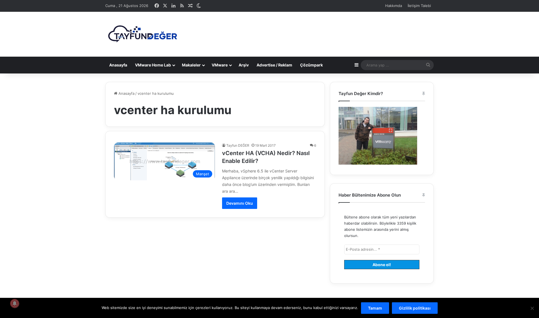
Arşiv (244, 65)
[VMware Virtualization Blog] (142, 34)
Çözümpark (311, 65)
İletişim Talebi (419, 5)
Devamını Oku (239, 203)
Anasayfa (118, 65)
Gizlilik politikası (415, 308)
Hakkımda (393, 5)
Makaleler (191, 65)
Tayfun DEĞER (237, 145)
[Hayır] (532, 308)
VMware (220, 65)
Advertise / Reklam (274, 65)
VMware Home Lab (153, 65)
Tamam (375, 308)
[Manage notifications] (14, 303)
